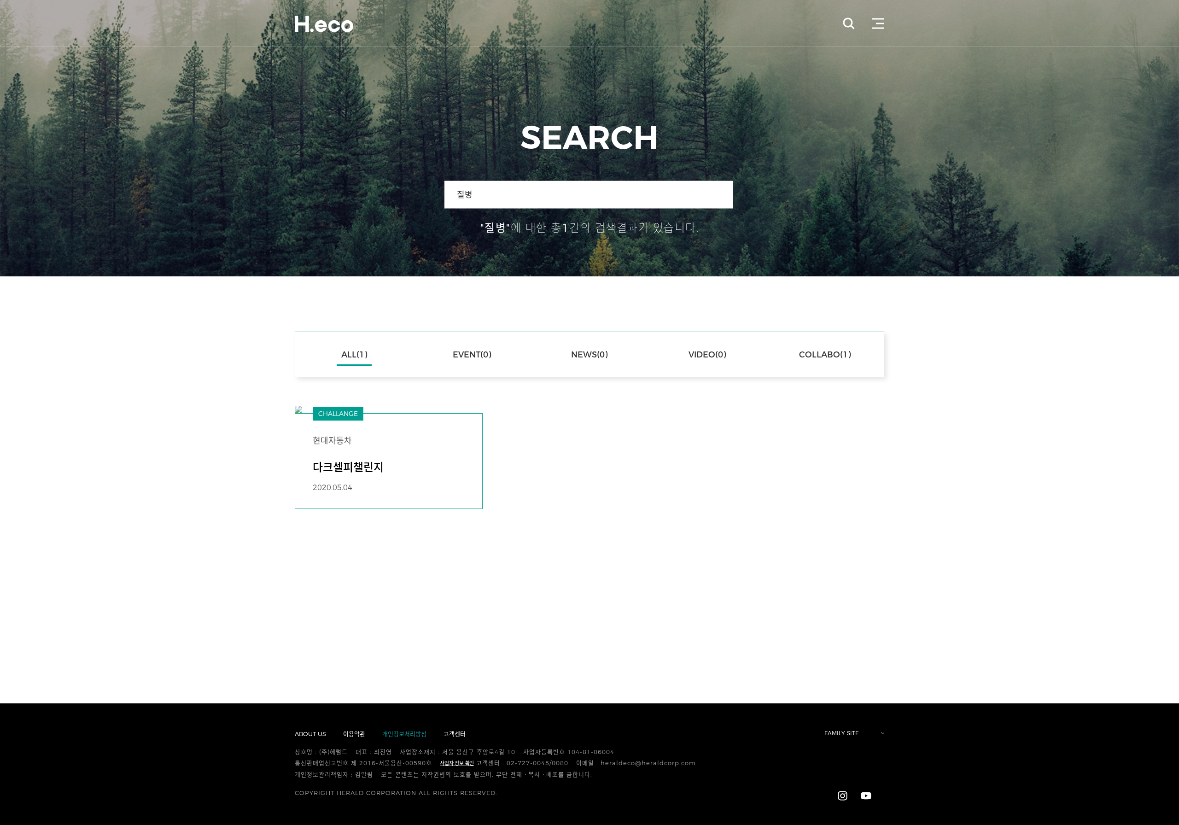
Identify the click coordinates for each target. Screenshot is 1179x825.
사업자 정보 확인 (457, 763)
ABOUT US (310, 733)
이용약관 (354, 733)
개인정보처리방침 (404, 733)
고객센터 (455, 733)
